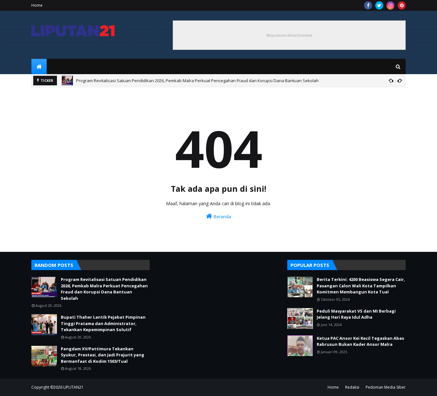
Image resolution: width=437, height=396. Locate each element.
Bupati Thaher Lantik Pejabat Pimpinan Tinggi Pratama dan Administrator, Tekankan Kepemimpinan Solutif (103, 323)
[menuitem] (39, 66)
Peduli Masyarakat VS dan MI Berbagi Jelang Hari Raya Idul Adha (356, 314)
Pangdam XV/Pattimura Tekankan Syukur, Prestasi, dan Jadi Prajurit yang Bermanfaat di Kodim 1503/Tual (102, 355)
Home (37, 5)
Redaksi (352, 387)
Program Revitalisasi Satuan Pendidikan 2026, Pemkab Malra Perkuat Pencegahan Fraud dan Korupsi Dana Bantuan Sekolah (197, 80)
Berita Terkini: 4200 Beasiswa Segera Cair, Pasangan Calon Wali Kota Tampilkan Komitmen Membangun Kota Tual (361, 285)
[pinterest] (402, 5)
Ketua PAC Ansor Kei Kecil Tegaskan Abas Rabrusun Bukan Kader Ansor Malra (360, 341)
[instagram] (390, 5)
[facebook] (368, 5)
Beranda (221, 217)
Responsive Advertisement (289, 35)
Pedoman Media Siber (386, 387)
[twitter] (379, 5)
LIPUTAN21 (73, 387)
